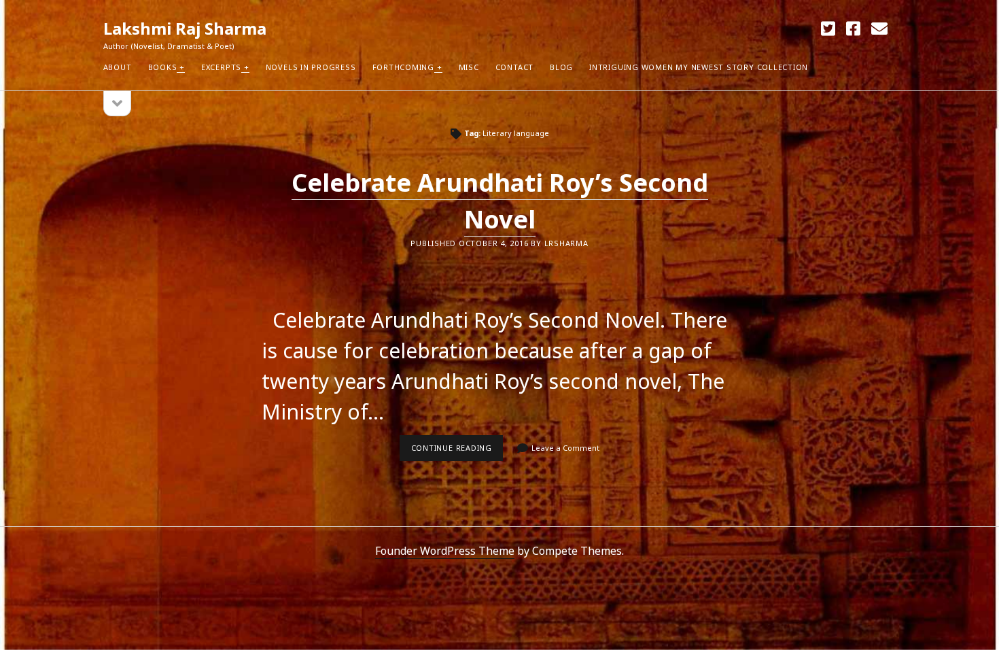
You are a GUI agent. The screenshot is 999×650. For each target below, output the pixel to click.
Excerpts (221, 67)
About (117, 67)
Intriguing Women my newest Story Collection (698, 67)
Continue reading (457, 451)
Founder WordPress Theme (444, 550)
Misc (469, 67)
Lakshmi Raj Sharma (184, 28)
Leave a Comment (565, 448)
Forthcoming (403, 67)
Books (162, 67)
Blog (561, 67)
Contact (514, 67)
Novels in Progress (311, 67)
